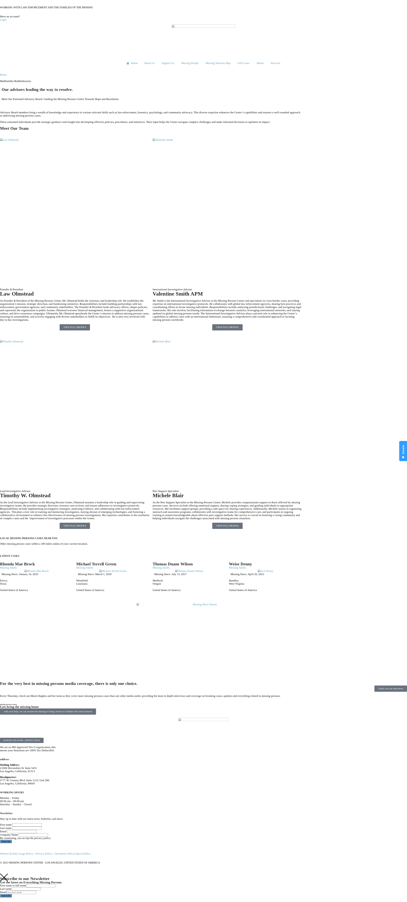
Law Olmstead (17, 294)
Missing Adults (8, 567)
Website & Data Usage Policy (16, 853)
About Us (149, 63)
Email (3, 831)
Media (260, 63)
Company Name (9, 834)
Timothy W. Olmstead (25, 495)
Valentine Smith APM (178, 294)
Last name (5, 828)
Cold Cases (243, 63)
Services (275, 63)
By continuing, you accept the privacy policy (25, 838)
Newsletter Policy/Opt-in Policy (73, 853)
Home (3, 74)
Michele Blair (168, 495)
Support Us (168, 63)
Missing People (190, 63)
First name (6, 824)
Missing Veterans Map (218, 63)
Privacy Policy (44, 853)
